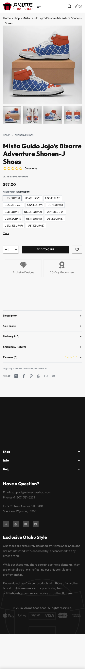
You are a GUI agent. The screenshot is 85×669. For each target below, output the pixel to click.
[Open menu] (39, 6)
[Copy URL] (54, 376)
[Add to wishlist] (77, 249)
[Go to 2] (32, 115)
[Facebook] (16, 524)
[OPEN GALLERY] (42, 65)
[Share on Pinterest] (31, 376)
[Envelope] (36, 524)
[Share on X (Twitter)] (16, 376)
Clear (6, 233)
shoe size (9, 192)
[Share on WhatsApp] (39, 376)
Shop (16, 18)
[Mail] (46, 376)
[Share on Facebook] (24, 376)
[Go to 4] (73, 115)
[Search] (69, 6)
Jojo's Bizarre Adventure (21, 368)
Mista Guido (40, 368)
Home (7, 18)
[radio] (12, 198)
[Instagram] (6, 524)
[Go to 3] (52, 115)
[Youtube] (26, 524)
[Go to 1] (12, 115)
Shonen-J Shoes (24, 135)
